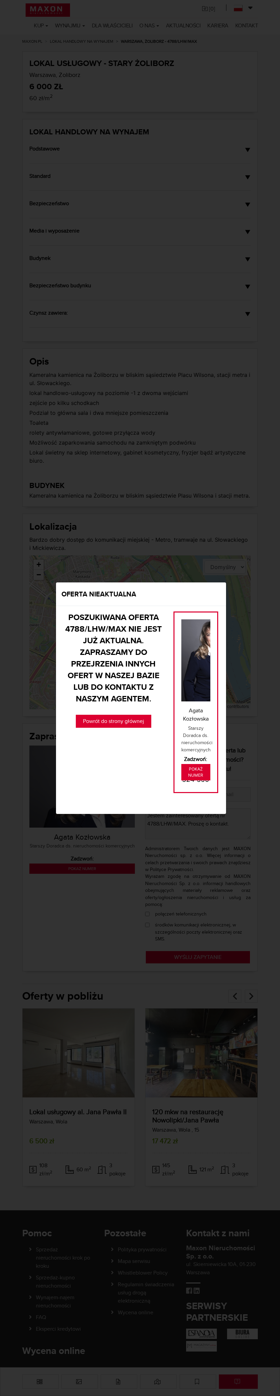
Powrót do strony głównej (113, 721)
